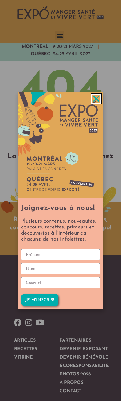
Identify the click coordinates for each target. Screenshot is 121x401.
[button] (96, 99)
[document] (60, 200)
